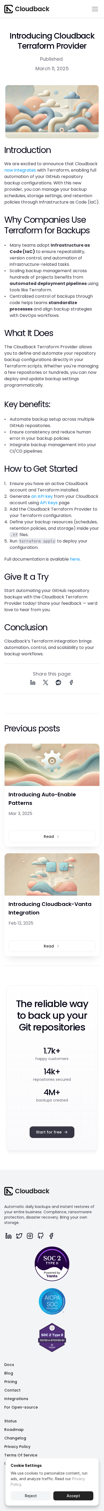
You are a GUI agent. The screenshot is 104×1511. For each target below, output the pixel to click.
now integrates (20, 170)
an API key (42, 496)
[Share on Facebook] (71, 682)
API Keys (49, 503)
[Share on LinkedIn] (33, 682)
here (75, 559)
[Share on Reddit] (58, 682)
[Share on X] (45, 682)
